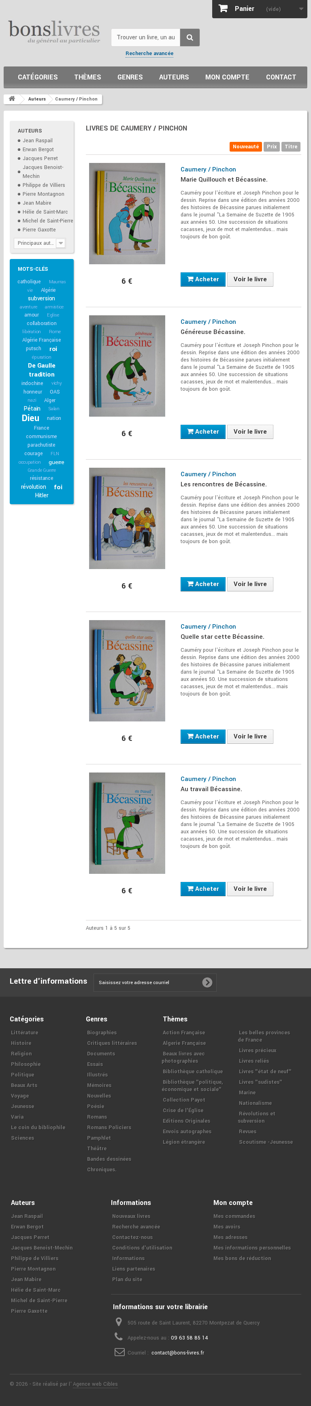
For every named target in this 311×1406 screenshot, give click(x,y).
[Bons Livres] (54, 31)
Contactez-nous (132, 1237)
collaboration (41, 323)
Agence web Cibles (95, 1384)
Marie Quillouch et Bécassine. (224, 179)
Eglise (53, 315)
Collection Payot (184, 1100)
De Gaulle (41, 365)
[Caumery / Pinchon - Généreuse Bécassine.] (127, 366)
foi (58, 487)
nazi (32, 400)
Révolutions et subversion (256, 1117)
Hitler (42, 495)
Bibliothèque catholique (193, 1071)
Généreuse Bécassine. (213, 331)
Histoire (21, 1043)
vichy (56, 383)
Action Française (184, 1032)
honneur (32, 392)
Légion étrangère (184, 1142)
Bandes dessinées (109, 1159)
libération (31, 331)
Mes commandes (234, 1216)
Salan (54, 408)
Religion (21, 1053)
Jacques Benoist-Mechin (41, 1248)
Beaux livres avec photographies (183, 1057)
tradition (41, 374)
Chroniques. (102, 1169)
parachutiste (41, 445)
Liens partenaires (133, 1269)
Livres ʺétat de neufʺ (265, 1071)
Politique (22, 1075)
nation (54, 418)
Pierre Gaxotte (39, 229)
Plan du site (127, 1279)
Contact (281, 77)
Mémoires (99, 1085)
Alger (49, 400)
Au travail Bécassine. (211, 789)
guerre (56, 462)
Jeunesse (22, 1106)
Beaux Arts (24, 1085)
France (41, 428)
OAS (55, 392)
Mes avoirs (226, 1227)
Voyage (20, 1096)
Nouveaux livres (131, 1216)
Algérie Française (41, 340)
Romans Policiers (109, 1127)
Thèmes (87, 77)
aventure (28, 307)
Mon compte (227, 77)
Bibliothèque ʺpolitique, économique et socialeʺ (192, 1086)
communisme (41, 436)
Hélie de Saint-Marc (45, 212)
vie (29, 290)
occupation (29, 462)
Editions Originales (186, 1121)
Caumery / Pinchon (208, 169)
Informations (128, 1258)
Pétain (31, 408)
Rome (55, 331)
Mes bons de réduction (242, 1258)
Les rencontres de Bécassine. (224, 484)
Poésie (95, 1106)
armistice (54, 307)
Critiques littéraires (112, 1043)
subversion (41, 298)
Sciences (22, 1138)
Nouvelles (99, 1096)
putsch (33, 348)
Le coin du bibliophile (38, 1127)
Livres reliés (254, 1061)
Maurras (57, 281)
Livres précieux (257, 1050)
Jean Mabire (37, 203)
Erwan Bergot (38, 149)
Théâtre (97, 1148)
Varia (17, 1117)
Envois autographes (187, 1131)
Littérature (24, 1032)
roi (53, 349)
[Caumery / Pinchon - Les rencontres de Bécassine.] (127, 518)
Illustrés (97, 1075)
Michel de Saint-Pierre (48, 221)
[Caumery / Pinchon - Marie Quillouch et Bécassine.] (127, 213)
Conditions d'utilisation (142, 1248)
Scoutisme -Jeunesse (266, 1142)
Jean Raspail (38, 140)
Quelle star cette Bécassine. (222, 636)
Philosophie (25, 1064)
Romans (97, 1117)
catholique (29, 281)
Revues (247, 1131)
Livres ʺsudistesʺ (260, 1082)
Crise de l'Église (183, 1110)
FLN (55, 453)
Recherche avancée (149, 53)
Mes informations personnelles (252, 1248)
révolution (33, 487)
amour (31, 315)
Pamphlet (99, 1138)
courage (33, 453)
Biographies (102, 1032)
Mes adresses (230, 1237)
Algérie (48, 290)
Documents (101, 1053)
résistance (41, 478)
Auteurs (174, 77)
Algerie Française (184, 1043)
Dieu (30, 418)
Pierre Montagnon (43, 194)
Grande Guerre (42, 470)
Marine (247, 1092)
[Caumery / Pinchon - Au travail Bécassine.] (127, 823)
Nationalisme (255, 1103)
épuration (41, 357)
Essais (95, 1064)
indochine (32, 383)
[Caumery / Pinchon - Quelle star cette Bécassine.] (127, 670)
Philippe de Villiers (44, 185)
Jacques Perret (40, 158)
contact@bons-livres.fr (177, 1353)
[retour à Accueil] (11, 99)
